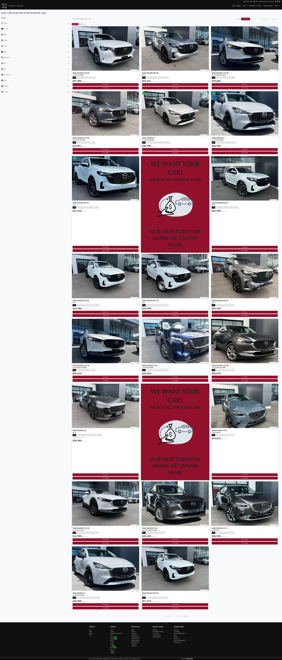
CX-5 (111, 635)
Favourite (133, 70)
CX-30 (112, 631)
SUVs (90, 631)
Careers (176, 637)
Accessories (156, 633)
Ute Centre (177, 631)
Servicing (155, 630)
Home (234, 5)
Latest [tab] (255, 18)
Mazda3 (112, 652)
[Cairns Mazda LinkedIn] (280, 1)
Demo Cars (134, 635)
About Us (176, 630)
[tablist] (260, 19)
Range (239, 5)
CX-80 (112, 642)
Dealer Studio (190, 658)
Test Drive (134, 644)
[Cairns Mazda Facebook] (276, 1)
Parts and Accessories (158, 631)
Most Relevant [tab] (245, 18)
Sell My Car (252, 5)
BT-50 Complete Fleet (179, 633)
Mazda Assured (135, 640)
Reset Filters (75, 24)
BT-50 (111, 647)
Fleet (175, 635)
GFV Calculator (135, 642)
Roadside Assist (156, 637)
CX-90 (112, 644)
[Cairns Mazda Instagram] (278, 1)
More (276, 5)
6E (111, 645)
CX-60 (112, 638)
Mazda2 (112, 651)
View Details (105, 88)
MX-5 (111, 649)
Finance (259, 5)
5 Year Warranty (157, 635)
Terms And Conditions (179, 640)
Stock (244, 5)
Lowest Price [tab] (264, 18)
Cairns (256, 1)
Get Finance (106, 84)
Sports (90, 633)
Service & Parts (268, 5)
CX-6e (112, 637)
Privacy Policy (177, 642)
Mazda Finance (135, 638)
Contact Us (176, 638)
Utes (90, 635)
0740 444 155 (248, 1)
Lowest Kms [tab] (274, 18)
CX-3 (111, 630)
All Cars (133, 631)
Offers (133, 630)
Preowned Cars (135, 637)
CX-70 (112, 640)
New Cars (134, 633)
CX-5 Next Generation (116, 633)
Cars (90, 630)
